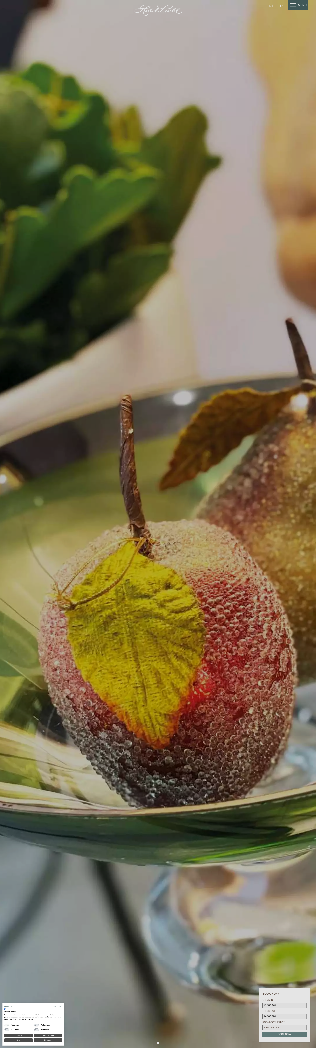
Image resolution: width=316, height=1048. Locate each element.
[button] (8, 1006)
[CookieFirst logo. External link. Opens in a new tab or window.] (5, 1009)
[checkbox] (6, 1025)
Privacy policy (57, 1006)
